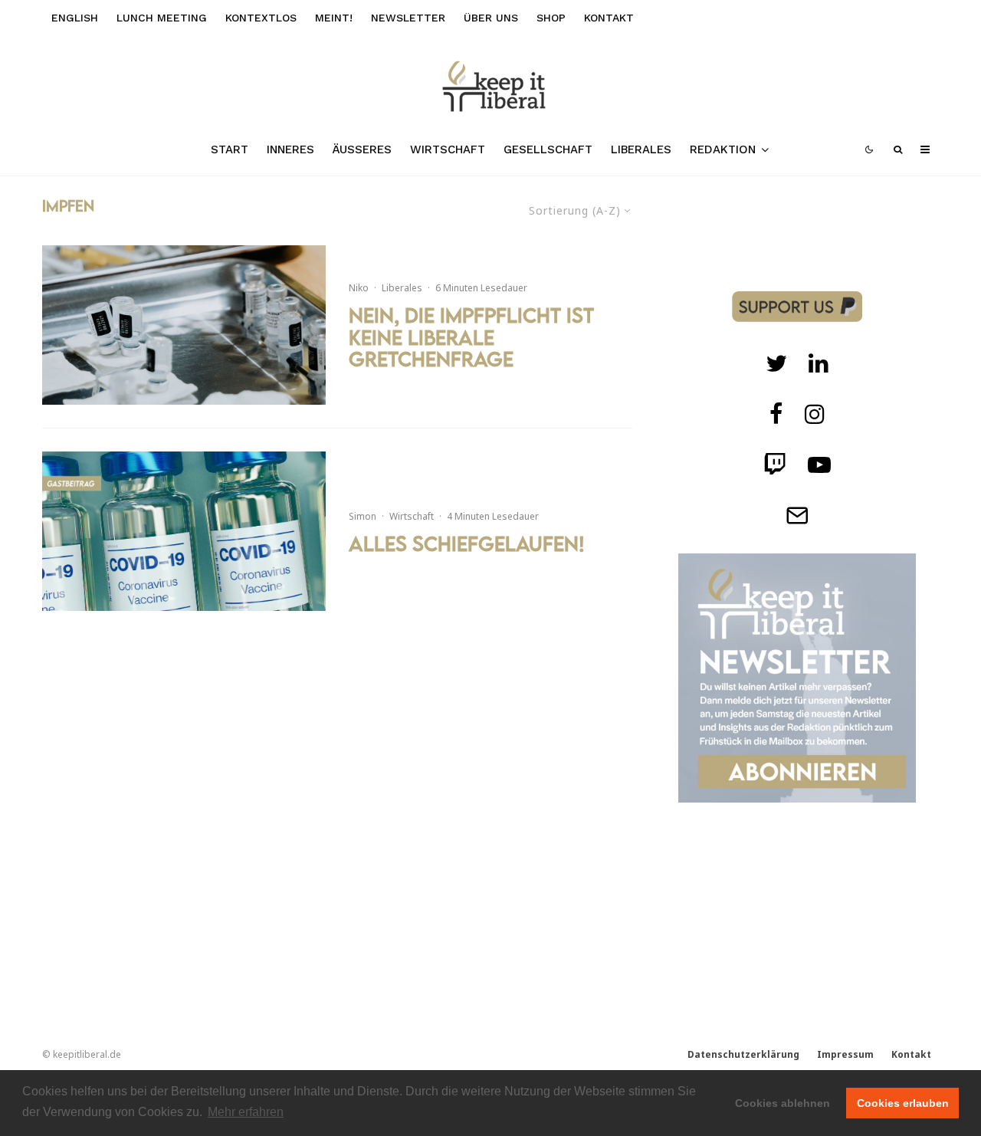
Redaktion (723, 149)
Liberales (641, 149)
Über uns (491, 17)
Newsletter (408, 17)
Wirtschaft (447, 149)
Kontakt (609, 17)
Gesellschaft (548, 149)
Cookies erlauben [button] (903, 1103)
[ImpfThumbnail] (184, 325)
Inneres (290, 149)
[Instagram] (814, 413)
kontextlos (261, 17)
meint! (334, 17)
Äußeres (362, 149)
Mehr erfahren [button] (246, 1111)
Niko (359, 287)
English (74, 17)
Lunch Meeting (161, 17)
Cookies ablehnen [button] (782, 1103)
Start (229, 149)
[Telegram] (797, 515)
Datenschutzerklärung (743, 1054)
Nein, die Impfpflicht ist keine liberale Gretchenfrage (471, 337)
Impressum (845, 1054)
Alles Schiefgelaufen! (467, 544)
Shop (551, 17)
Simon (362, 516)
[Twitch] (818, 363)
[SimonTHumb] (184, 531)
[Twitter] (776, 363)
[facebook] (776, 413)
